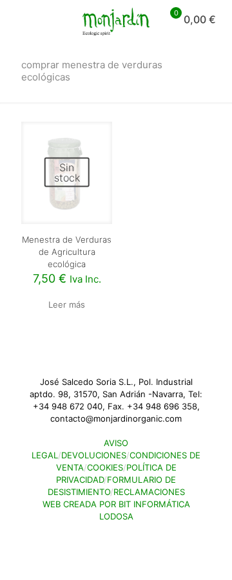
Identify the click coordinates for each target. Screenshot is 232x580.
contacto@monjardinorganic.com (116, 418)
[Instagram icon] (123, 535)
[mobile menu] (17, 19)
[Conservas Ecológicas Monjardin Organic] (116, 19)
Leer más (66, 304)
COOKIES (105, 467)
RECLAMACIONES (149, 492)
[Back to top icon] (21, 553)
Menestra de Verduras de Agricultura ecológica (66, 251)
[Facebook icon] (109, 535)
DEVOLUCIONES (93, 455)
